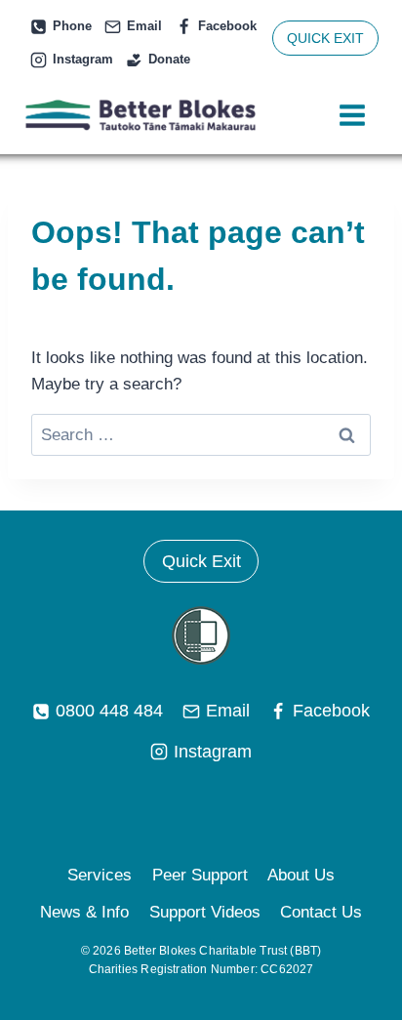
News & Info (84, 912)
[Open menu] (352, 116)
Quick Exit (201, 561)
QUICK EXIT (325, 38)
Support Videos (205, 912)
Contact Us (321, 912)
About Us (301, 875)
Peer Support (200, 875)
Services (99, 875)
